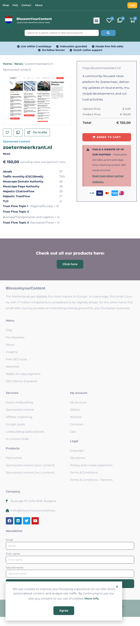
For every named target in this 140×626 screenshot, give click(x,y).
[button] (117, 586)
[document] (70, 313)
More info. (91, 598)
